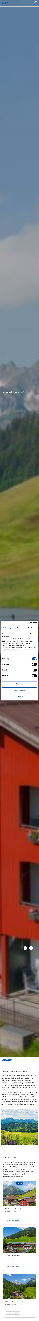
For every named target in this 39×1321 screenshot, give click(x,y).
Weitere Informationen (13, 1220)
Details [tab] (19, 628)
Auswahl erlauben (19, 690)
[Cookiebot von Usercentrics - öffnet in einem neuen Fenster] (29, 623)
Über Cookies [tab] (32, 628)
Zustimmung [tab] (7, 628)
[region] (35, 4)
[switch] (34, 664)
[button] (25, 948)
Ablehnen (20, 696)
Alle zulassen (19, 684)
